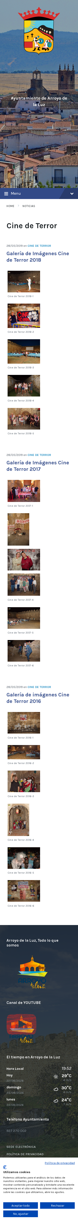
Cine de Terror (39, 246)
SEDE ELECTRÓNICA (21, 1147)
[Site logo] (39, 55)
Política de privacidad (60, 1163)
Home (10, 206)
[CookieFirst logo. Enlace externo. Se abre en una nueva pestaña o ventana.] (4, 1167)
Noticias (29, 206)
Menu (16, 193)
